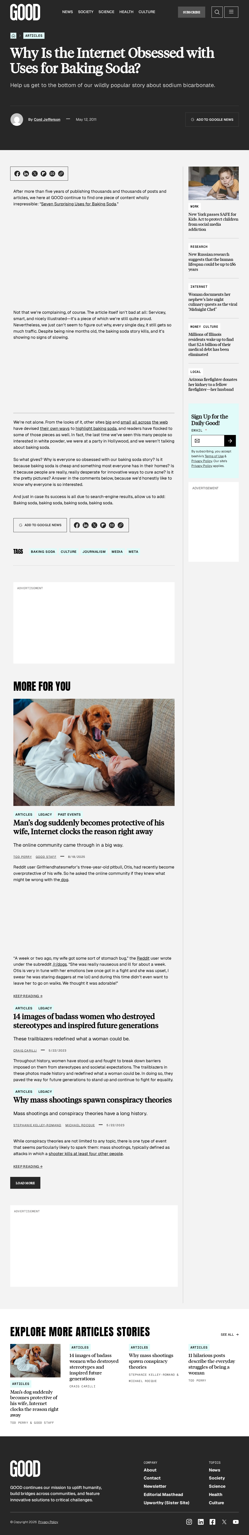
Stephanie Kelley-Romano (37, 1125)
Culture (147, 11)
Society (85, 11)
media (117, 552)
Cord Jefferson (47, 119)
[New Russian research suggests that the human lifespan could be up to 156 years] (213, 255)
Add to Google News (214, 120)
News (67, 11)
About (150, 1470)
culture (69, 552)
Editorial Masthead (163, 1494)
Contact (152, 1478)
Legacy (45, 814)
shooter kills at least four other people (86, 1153)
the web (160, 422)
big (108, 422)
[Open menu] (231, 12)
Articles (34, 35)
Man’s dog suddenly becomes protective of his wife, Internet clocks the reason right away (88, 827)
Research (199, 247)
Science (106, 11)
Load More (25, 1183)
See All (227, 1335)
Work (194, 206)
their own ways (55, 428)
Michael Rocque (80, 1125)
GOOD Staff (46, 857)
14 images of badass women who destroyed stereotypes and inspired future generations (86, 1020)
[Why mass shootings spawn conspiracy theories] (154, 1364)
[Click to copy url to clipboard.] (61, 174)
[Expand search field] (217, 12)
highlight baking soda (96, 428)
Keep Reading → (28, 996)
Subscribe (191, 12)
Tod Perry (22, 857)
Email (199, 430)
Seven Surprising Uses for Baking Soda (78, 204)
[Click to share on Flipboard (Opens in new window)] (43, 174)
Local (195, 372)
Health (126, 11)
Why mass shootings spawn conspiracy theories (92, 1099)
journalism (94, 552)
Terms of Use (214, 456)
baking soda (43, 552)
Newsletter (155, 1486)
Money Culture (204, 327)
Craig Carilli (25, 1051)
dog (64, 879)
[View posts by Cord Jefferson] (16, 119)
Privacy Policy (201, 461)
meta (133, 552)
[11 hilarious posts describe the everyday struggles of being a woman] (213, 1363)
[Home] (13, 35)
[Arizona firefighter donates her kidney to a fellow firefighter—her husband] (213, 378)
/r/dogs (60, 964)
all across (141, 422)
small (126, 422)
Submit (232, 442)
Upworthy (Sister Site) (166, 1502)
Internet (199, 287)
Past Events (69, 814)
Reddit (143, 958)
